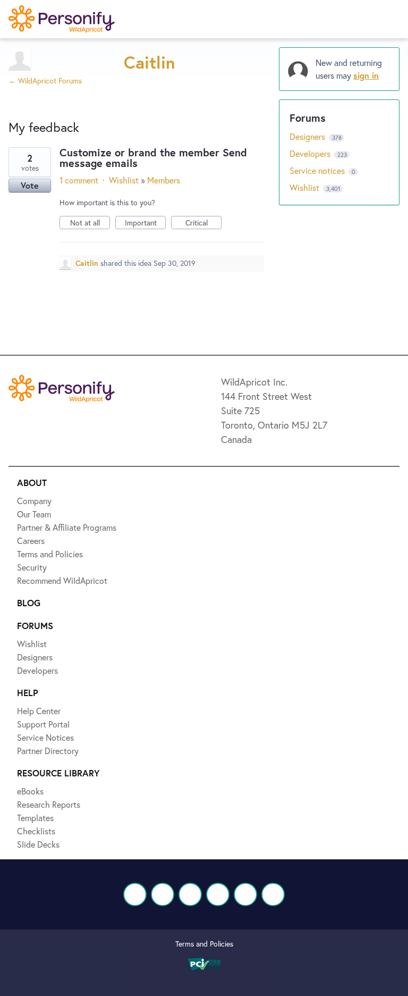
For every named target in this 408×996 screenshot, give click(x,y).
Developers (311, 153)
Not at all (90, 223)
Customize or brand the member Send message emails (153, 157)
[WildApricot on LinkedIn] (190, 894)
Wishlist (124, 180)
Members (163, 180)
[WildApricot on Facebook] (135, 894)
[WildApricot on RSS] (273, 894)
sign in (366, 75)
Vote (30, 185)
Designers (308, 136)
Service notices (318, 170)
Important (145, 223)
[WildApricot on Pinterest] (245, 894)
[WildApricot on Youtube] (218, 894)
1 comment (79, 180)
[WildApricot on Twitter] (162, 894)
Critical (203, 223)
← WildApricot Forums (45, 81)
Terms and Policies (204, 944)
